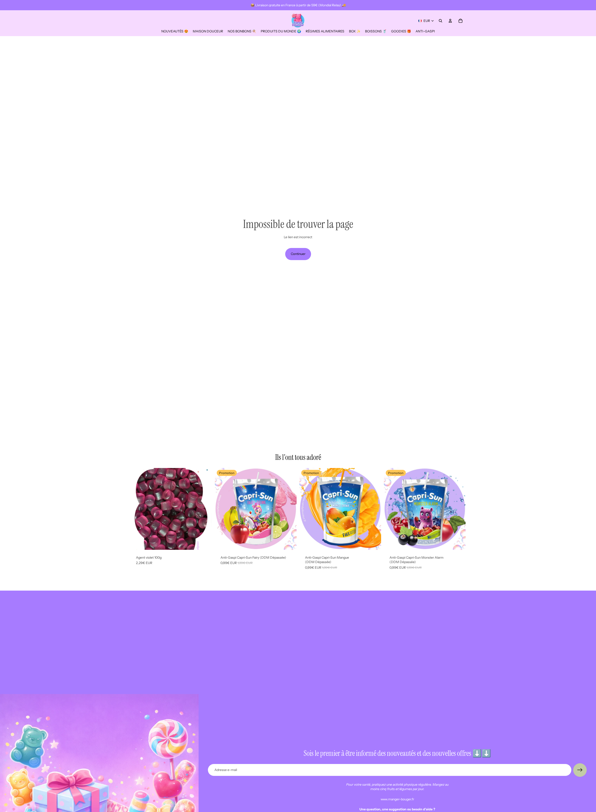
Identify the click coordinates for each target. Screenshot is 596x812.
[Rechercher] (440, 21)
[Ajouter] (205, 542)
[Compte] (450, 21)
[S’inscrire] (580, 770)
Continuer (298, 254)
